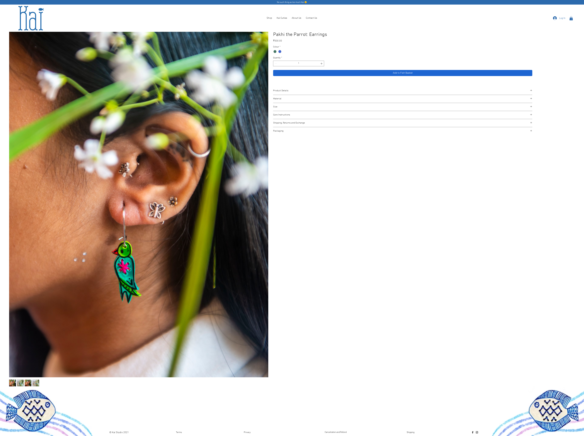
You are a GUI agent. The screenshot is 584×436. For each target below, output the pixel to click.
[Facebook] (472, 432)
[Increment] (322, 63)
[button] (571, 18)
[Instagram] (476, 432)
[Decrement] (275, 63)
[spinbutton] (298, 63)
